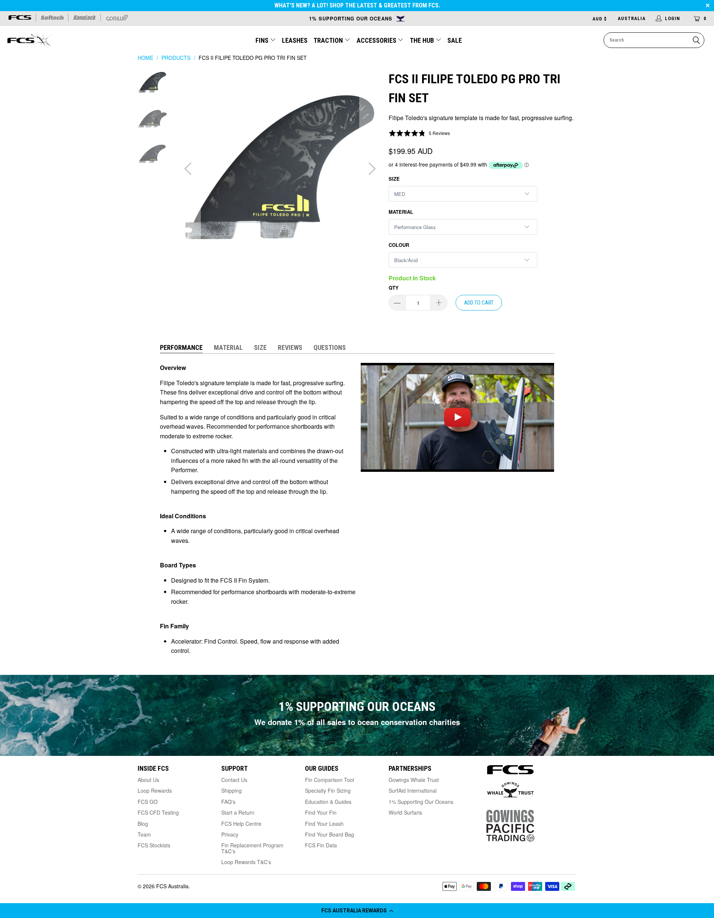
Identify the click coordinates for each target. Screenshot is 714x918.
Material (401, 211)
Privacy (229, 834)
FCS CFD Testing (158, 812)
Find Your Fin (321, 812)
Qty (394, 287)
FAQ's (228, 801)
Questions (329, 347)
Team (144, 834)
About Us (148, 779)
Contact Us (234, 779)
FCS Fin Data (321, 845)
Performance (181, 347)
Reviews (290, 347)
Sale (454, 40)
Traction (328, 40)
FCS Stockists (154, 845)
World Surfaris (405, 812)
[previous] (189, 169)
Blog (143, 823)
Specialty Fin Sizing (328, 790)
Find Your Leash (324, 823)
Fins (261, 40)
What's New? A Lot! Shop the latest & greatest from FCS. (357, 5)
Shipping (231, 790)
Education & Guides (328, 801)
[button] (357, 910)
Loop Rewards (155, 790)
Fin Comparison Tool (329, 779)
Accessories (377, 40)
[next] (370, 169)
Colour (399, 244)
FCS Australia (172, 886)
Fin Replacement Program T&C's (252, 847)
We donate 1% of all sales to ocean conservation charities (357, 721)
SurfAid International (413, 790)
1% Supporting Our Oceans (421, 801)
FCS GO (148, 801)
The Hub (422, 40)
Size (394, 178)
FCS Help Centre (241, 823)
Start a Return (237, 812)
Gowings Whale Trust (414, 779)
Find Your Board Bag (329, 834)
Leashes (295, 40)
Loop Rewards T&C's (246, 862)
